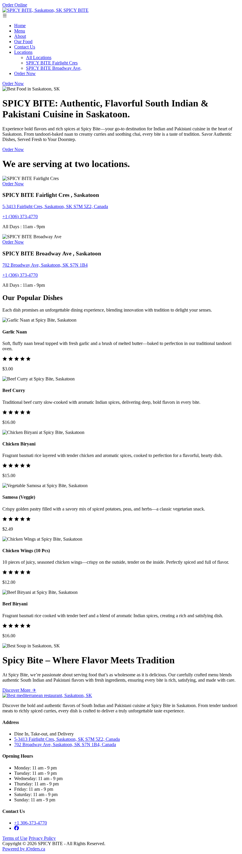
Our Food (23, 41)
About (20, 36)
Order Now (25, 73)
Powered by (23, 848)
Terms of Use (14, 838)
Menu (19, 30)
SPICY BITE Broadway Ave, (53, 68)
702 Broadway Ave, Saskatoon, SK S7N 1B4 (45, 265)
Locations (23, 52)
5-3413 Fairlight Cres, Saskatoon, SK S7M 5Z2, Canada (55, 206)
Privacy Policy (42, 838)
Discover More (17, 690)
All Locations (38, 57)
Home (20, 25)
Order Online (14, 4)
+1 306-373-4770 (30, 822)
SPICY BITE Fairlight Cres (52, 62)
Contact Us (24, 46)
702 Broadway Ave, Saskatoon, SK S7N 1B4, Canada (65, 744)
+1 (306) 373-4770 (20, 216)
